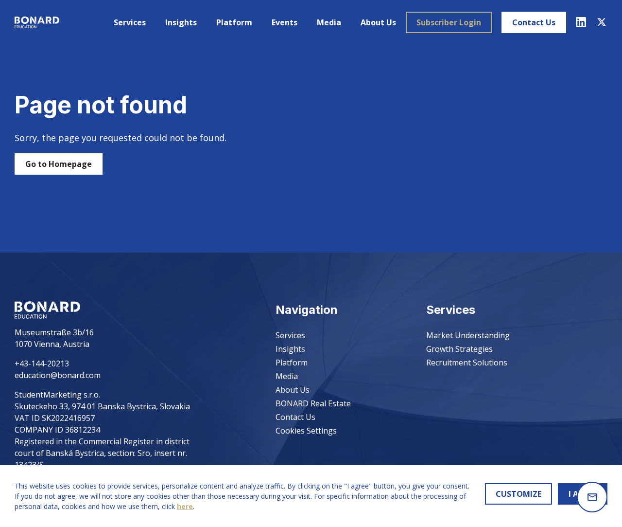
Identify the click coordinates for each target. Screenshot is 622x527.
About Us (378, 22)
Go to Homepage (58, 164)
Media (329, 22)
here (185, 506)
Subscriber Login (448, 22)
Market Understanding (468, 335)
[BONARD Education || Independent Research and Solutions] (37, 22)
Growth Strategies (459, 349)
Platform (234, 22)
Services (130, 22)
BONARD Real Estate (313, 403)
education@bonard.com (58, 375)
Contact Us (533, 22)
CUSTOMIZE (518, 494)
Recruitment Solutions (466, 362)
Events (284, 22)
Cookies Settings (306, 430)
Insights (181, 22)
